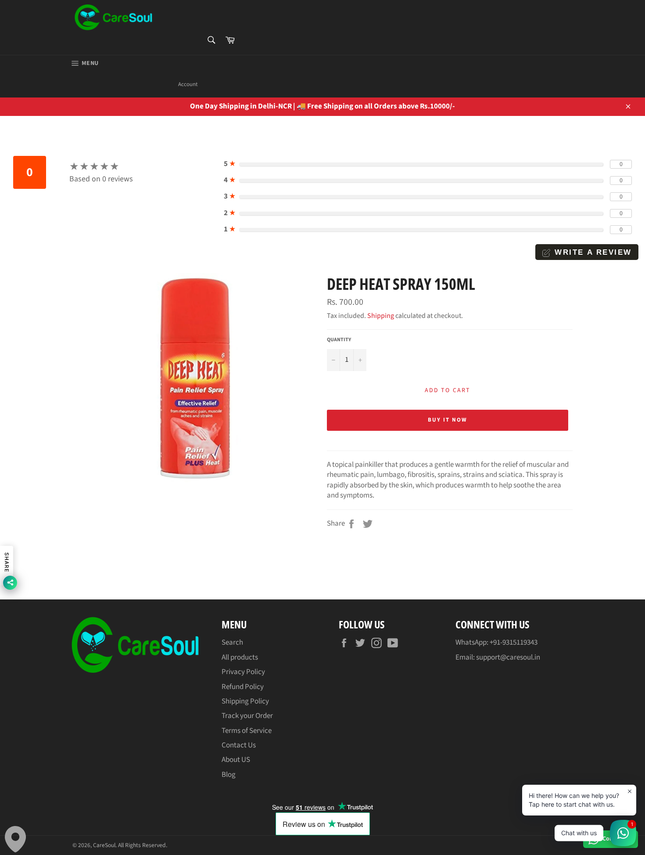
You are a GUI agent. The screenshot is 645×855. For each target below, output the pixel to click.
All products (240, 657)
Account (187, 84)
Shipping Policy (245, 701)
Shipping (380, 316)
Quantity (339, 339)
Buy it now (447, 420)
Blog (229, 774)
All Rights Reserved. (142, 845)
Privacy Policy (243, 672)
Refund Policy (243, 687)
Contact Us (239, 745)
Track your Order (247, 716)
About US (236, 759)
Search (232, 642)
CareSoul (104, 845)
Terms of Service (247, 730)
